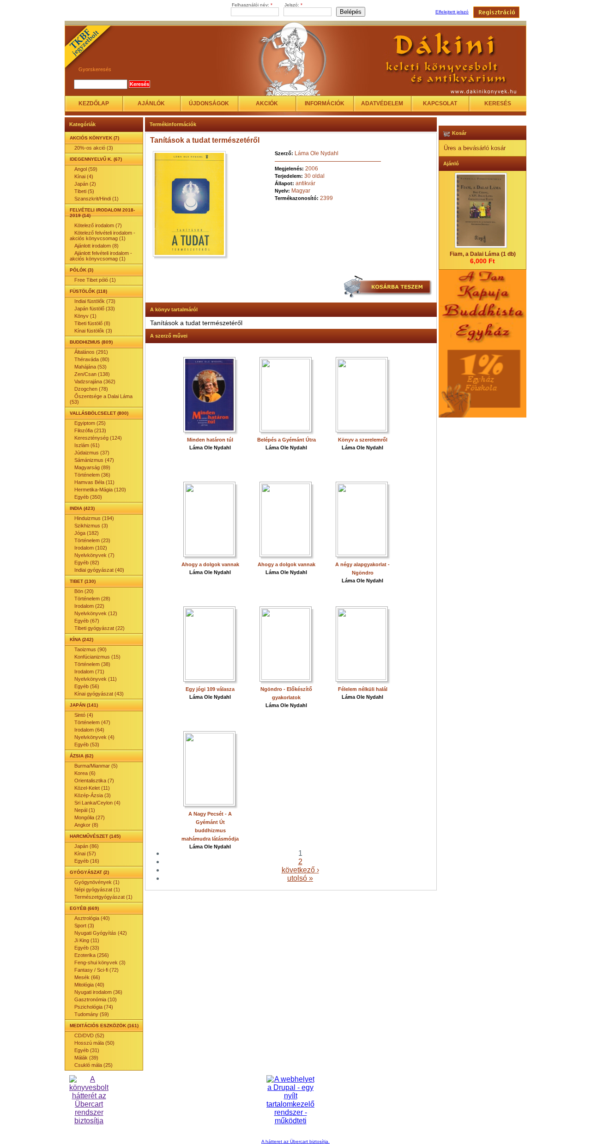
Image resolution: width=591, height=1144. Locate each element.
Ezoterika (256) (91, 955)
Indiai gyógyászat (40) (99, 570)
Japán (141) (84, 705)
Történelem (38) (92, 664)
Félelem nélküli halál (362, 689)
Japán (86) (86, 846)
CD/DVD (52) (89, 1035)
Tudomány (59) (91, 1014)
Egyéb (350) (88, 497)
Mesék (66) (87, 977)
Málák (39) (86, 1057)
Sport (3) (84, 925)
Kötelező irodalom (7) (98, 225)
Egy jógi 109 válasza (210, 689)
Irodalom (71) (89, 671)
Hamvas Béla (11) (94, 482)
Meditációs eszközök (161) (104, 1025)
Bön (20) (84, 591)
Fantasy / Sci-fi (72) (96, 970)
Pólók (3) (81, 269)
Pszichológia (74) (93, 1007)
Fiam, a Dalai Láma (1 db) (483, 254)
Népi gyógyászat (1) (97, 889)
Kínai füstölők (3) (93, 330)
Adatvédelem (382, 103)
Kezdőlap (93, 103)
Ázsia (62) (81, 755)
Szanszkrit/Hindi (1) (96, 198)
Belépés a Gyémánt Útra (286, 439)
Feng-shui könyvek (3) (100, 962)
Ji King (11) (86, 940)
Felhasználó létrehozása (496, 12)
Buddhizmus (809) (91, 342)
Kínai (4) (83, 176)
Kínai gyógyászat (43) (99, 693)
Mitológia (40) (89, 984)
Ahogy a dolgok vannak (210, 564)
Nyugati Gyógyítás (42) (100, 933)
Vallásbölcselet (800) (99, 413)
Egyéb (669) (84, 908)
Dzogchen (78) (91, 389)
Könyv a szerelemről (362, 439)
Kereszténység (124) (98, 438)
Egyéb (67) (86, 620)
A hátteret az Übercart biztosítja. (295, 1141)
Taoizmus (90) (90, 649)
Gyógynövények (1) (97, 882)
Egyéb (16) (86, 861)
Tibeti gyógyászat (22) (99, 628)
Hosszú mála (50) (94, 1043)
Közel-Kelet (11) (92, 788)
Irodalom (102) (90, 548)
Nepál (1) (84, 810)
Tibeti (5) (84, 191)
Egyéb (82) (86, 562)
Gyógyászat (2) (89, 872)
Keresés (497, 103)
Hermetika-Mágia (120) (100, 489)
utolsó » (300, 878)
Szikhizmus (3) (91, 525)
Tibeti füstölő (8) (92, 323)
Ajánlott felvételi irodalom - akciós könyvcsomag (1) (101, 255)
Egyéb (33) (86, 947)
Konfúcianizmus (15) (97, 657)
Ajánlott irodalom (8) (96, 245)
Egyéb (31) (86, 1050)
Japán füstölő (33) (94, 308)
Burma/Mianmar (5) (96, 766)
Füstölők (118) (88, 291)
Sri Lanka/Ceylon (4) (97, 802)
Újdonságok (209, 103)
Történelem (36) (92, 475)
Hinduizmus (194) (94, 518)
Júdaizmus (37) (91, 452)
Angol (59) (85, 169)
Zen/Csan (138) (92, 374)
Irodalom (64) (89, 729)
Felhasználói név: (252, 4)
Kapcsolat (440, 103)
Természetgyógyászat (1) (103, 897)
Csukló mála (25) (93, 1065)
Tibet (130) (83, 581)
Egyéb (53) (86, 744)
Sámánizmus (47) (94, 460)
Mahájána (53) (90, 366)
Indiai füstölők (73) (94, 301)
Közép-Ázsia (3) (92, 795)
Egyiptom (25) (90, 423)
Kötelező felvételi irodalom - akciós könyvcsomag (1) (102, 235)
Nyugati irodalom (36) (98, 992)
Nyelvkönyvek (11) (95, 679)
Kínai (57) (85, 853)
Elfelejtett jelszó (452, 11)
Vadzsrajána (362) (94, 381)
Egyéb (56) (86, 686)
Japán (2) (85, 184)
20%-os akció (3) (93, 148)
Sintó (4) (83, 715)
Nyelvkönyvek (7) (94, 555)
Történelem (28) (92, 598)
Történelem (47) (92, 722)
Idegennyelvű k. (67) (96, 159)
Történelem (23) (92, 540)
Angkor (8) (86, 825)
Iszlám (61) (87, 445)
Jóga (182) (86, 533)
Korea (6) (85, 773)
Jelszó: (293, 4)
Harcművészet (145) (95, 836)
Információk (324, 103)
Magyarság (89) (92, 467)
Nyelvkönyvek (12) (95, 613)
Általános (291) (91, 352)
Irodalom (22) (89, 606)
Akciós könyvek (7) (94, 137)
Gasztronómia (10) (95, 999)
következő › (300, 870)
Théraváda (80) (91, 359)
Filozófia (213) (90, 430)
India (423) (82, 508)
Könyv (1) (85, 316)
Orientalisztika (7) (94, 780)
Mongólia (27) (89, 817)
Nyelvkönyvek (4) (94, 737)
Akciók (267, 103)
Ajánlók (151, 103)
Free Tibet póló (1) (95, 280)
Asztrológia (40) (92, 918)
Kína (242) (81, 639)
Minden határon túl (210, 439)
